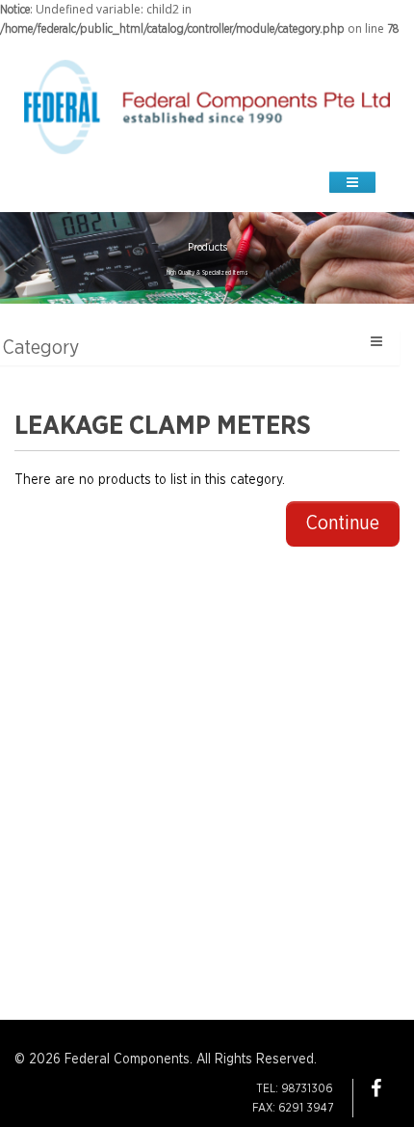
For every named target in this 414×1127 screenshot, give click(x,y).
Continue (342, 523)
